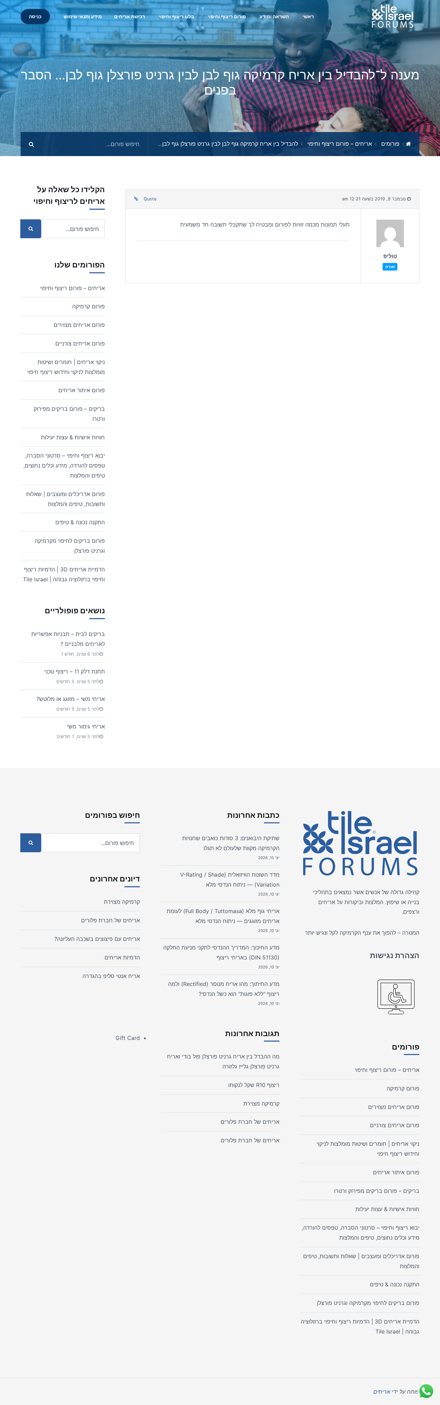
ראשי (308, 16)
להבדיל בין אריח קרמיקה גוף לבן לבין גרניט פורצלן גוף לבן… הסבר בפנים (212, 143)
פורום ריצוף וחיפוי (227, 16)
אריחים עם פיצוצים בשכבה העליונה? (97, 938)
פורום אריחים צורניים (80, 343)
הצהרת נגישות (394, 955)
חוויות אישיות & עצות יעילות (73, 437)
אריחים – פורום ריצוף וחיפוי (339, 143)
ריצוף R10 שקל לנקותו (253, 1085)
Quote (150, 198)
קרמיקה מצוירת (261, 1103)
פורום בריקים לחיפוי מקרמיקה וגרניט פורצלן (368, 1302)
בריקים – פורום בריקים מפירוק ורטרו (376, 1190)
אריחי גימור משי (86, 726)
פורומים (390, 143)
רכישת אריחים (129, 16)
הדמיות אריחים (122, 957)
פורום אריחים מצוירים (79, 324)
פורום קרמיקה (88, 306)
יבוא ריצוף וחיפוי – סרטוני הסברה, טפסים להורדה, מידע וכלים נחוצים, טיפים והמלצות (64, 465)
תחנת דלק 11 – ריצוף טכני (74, 671)
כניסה (35, 16)
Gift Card (128, 1037)
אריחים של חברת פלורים (250, 1121)
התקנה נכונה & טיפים (80, 522)
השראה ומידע (274, 16)
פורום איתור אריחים (81, 390)
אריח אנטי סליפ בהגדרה (111, 976)
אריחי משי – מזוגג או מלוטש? (70, 698)
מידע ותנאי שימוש (83, 16)
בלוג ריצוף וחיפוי (176, 16)
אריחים (326, 902)
